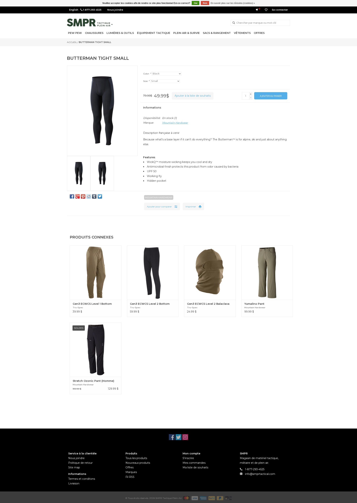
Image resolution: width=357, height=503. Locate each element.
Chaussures (94, 33)
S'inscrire (188, 458)
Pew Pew (75, 33)
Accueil (72, 42)
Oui (195, 3)
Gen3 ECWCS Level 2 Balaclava (208, 303)
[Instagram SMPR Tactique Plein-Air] (185, 437)
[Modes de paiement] (186, 497)
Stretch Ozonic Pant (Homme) (93, 381)
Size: (146, 81)
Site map (74, 467)
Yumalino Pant (254, 303)
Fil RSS (130, 477)
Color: (147, 73)
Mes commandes (194, 462)
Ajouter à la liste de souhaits (193, 95)
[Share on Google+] (77, 196)
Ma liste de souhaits (195, 467)
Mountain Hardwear (175, 122)
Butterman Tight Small (95, 42)
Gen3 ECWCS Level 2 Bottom (150, 303)
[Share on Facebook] (72, 196)
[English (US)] (73, 9)
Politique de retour (80, 462)
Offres (259, 33)
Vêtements (242, 33)
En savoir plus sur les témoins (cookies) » (233, 3)
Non (205, 3)
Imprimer (191, 206)
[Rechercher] (234, 23)
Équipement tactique (153, 33)
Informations (152, 107)
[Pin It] (83, 196)
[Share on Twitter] (100, 196)
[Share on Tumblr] (94, 196)
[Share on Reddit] (88, 196)
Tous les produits (136, 458)
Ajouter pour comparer (159, 206)
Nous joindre (115, 9)
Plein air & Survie (186, 33)
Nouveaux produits (138, 462)
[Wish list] (266, 9)
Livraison (73, 483)
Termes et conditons (81, 478)
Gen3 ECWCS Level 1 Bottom (92, 303)
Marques (131, 472)
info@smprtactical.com (260, 474)
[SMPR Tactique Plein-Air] (89, 22)
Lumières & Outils (120, 33)
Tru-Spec (78, 307)
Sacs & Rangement (217, 33)
